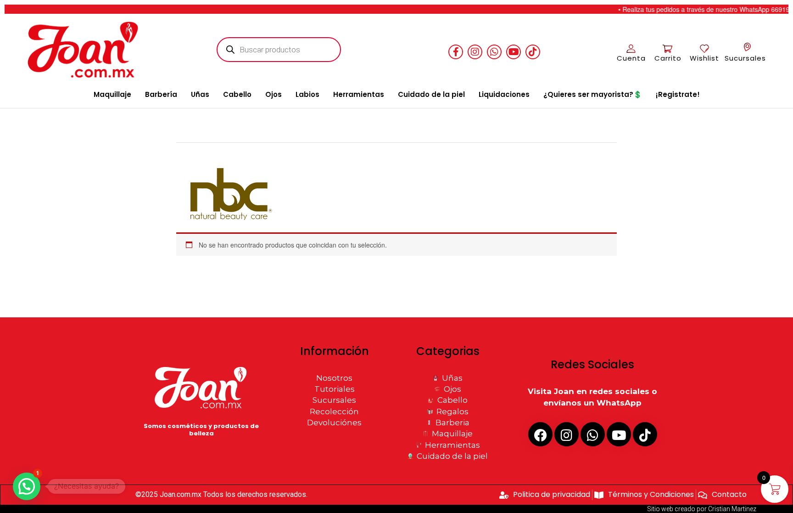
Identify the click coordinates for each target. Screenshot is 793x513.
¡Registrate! (678, 94)
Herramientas (358, 94)
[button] (26, 486)
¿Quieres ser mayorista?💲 (592, 94)
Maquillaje (112, 94)
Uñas (200, 94)
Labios (307, 94)
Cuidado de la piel (431, 94)
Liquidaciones (504, 94)
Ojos (273, 94)
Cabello (237, 94)
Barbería (161, 94)
